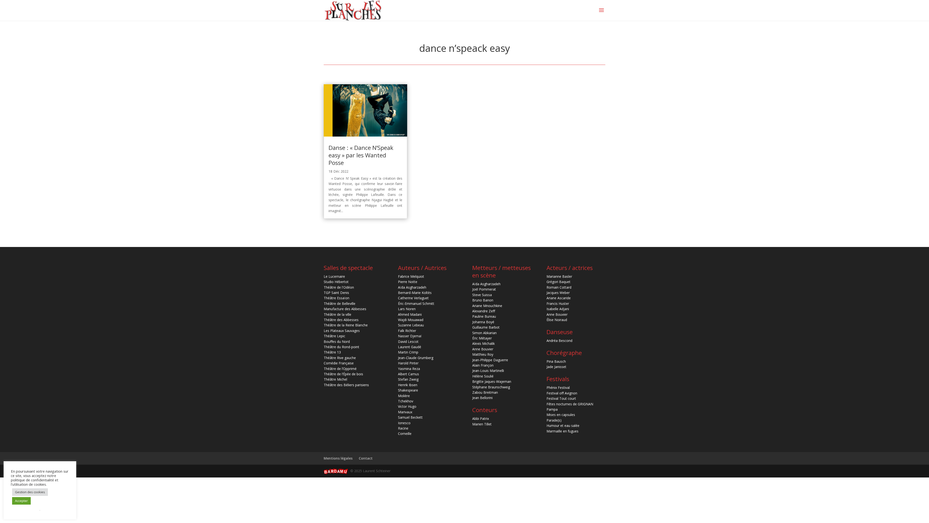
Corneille (405, 433)
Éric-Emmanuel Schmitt (416, 303)
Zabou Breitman (485, 392)
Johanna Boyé (483, 322)
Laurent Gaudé (409, 347)
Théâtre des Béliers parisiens (346, 385)
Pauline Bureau (484, 316)
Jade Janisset (556, 366)
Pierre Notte (407, 281)
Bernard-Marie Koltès (415, 292)
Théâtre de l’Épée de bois (343, 374)
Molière (404, 395)
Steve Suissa (482, 294)
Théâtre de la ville (337, 314)
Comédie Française (339, 363)
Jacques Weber (558, 292)
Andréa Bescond (559, 340)
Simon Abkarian (484, 333)
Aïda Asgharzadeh (412, 287)
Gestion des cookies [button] (30, 492)
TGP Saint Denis (336, 292)
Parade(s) (554, 420)
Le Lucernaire (334, 276)
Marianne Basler (559, 276)
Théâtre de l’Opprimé (340, 368)
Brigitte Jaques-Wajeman (491, 381)
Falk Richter (407, 330)
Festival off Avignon (562, 393)
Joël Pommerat (484, 289)
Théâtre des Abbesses (341, 319)
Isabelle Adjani (558, 309)
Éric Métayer (482, 338)
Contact (366, 458)
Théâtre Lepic (334, 336)
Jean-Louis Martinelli (488, 370)
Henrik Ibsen (407, 385)
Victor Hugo (407, 406)
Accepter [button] (21, 501)
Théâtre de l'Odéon (339, 287)
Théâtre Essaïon (336, 298)
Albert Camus (408, 374)
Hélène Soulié (483, 376)
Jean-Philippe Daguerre (490, 360)
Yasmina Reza (409, 368)
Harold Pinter (408, 363)
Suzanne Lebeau (411, 325)
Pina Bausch (556, 361)
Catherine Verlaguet (413, 298)
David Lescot (408, 341)
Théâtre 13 (332, 352)
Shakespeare (408, 390)
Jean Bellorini (482, 397)
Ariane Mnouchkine (487, 305)
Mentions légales (338, 458)
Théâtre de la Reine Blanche (346, 325)
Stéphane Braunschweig (491, 387)
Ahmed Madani (410, 314)
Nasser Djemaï (410, 336)
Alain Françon (483, 365)
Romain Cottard (559, 287)
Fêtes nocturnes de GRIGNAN (570, 404)
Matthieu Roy (482, 354)
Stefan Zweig (408, 379)
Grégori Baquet (558, 281)
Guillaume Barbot (486, 327)
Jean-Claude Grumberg (415, 357)
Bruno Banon (482, 300)
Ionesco (404, 423)
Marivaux (405, 412)
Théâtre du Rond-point (341, 347)
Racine (403, 428)
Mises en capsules (561, 414)
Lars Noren (407, 309)
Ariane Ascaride (559, 298)
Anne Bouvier (482, 349)
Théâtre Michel (335, 379)
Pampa (552, 409)
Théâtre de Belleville (339, 303)
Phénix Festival (558, 387)
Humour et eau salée (563, 425)
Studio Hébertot (336, 281)
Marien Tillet (482, 424)
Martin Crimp (408, 352)
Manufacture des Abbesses (345, 309)
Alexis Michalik (483, 343)
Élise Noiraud (557, 319)
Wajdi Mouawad (410, 319)
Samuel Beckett (410, 417)
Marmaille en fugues (562, 431)
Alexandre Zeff (483, 311)
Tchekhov (405, 401)
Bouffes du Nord (337, 341)
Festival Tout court (561, 398)
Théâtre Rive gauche (340, 357)
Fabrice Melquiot (411, 276)
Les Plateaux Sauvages (342, 330)
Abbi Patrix (480, 418)
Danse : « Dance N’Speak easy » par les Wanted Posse (361, 155)
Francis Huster (558, 303)
